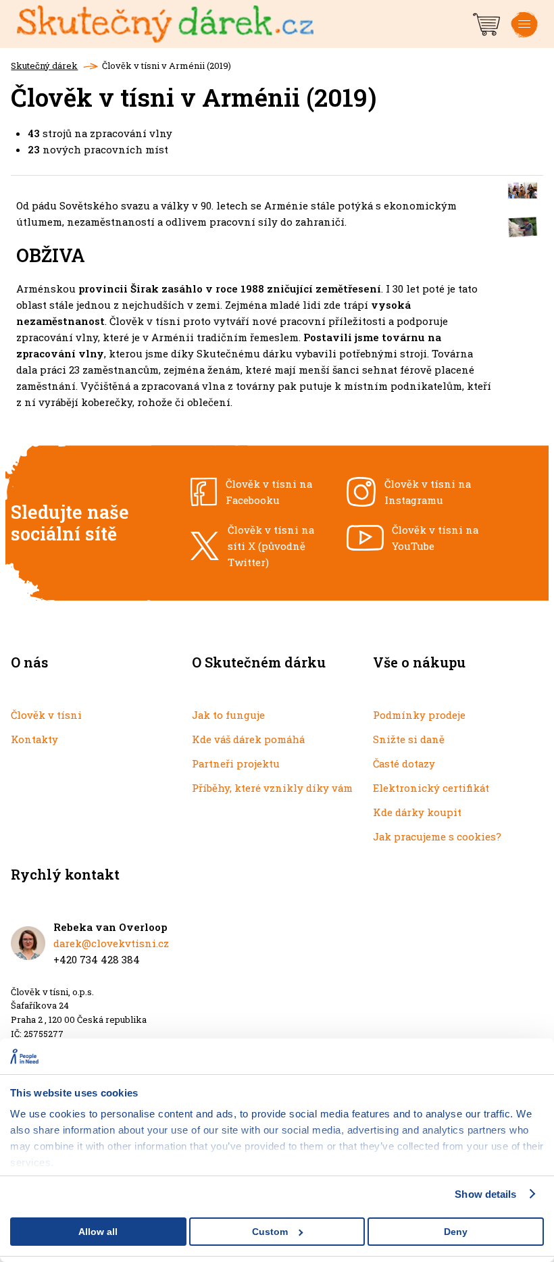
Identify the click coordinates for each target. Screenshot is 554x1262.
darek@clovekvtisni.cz (111, 943)
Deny (456, 1231)
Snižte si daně (409, 739)
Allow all (98, 1231)
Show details (485, 1194)
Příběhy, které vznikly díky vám (272, 787)
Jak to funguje (228, 715)
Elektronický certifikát (431, 787)
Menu (524, 35)
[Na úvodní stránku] (244, 24)
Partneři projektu (236, 763)
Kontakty (34, 739)
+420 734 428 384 (96, 959)
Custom (270, 1231)
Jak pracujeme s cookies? (437, 836)
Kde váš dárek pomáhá (248, 739)
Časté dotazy (404, 763)
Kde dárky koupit (417, 812)
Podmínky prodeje (419, 715)
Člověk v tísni (46, 715)
